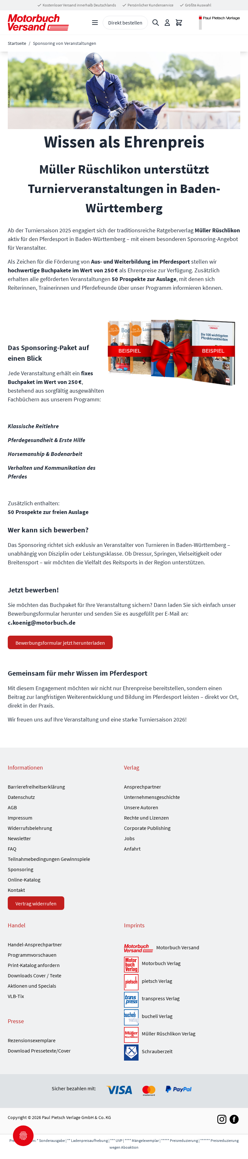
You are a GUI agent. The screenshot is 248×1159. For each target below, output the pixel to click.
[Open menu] (95, 22)
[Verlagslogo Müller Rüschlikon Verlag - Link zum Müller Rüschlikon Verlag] (131, 1035)
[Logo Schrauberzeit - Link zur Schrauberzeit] (131, 1052)
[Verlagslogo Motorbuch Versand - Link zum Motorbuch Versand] (138, 949)
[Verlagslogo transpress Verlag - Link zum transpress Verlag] (131, 1000)
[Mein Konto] (167, 22)
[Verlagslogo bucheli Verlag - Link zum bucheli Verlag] (131, 1017)
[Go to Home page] (38, 22)
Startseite (17, 43)
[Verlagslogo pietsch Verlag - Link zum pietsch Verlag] (131, 982)
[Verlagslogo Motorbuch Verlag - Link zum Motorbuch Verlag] (131, 965)
